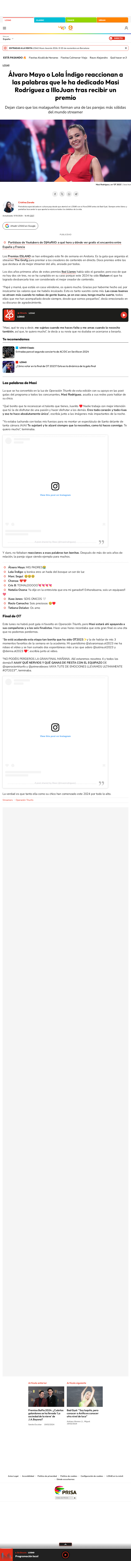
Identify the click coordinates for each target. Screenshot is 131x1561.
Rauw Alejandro (99, 57)
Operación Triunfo (24, 800)
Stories (84, 1436)
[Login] (126, 28)
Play (65, 1554)
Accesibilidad (28, 1476)
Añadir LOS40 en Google (22, 225)
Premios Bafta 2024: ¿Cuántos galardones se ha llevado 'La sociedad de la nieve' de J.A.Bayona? (45, 1415)
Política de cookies (68, 1476)
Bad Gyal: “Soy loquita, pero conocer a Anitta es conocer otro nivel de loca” (83, 1413)
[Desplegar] (65, 1544)
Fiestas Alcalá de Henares (43, 57)
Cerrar (126, 48)
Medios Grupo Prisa (65, 1498)
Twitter (62, 194)
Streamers (8, 800)
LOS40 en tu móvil (115, 1476)
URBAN (102, 20)
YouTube (59, 1436)
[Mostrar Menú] (4, 28)
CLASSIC (40, 20)
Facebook (55, 194)
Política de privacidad (47, 1476)
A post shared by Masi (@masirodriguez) (55, 541)
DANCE (70, 20)
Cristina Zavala (26, 202)
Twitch (78, 1436)
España (6, 39)
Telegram (76, 194)
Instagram (46, 1436)
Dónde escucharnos (65, 1479)
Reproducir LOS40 (124, 315)
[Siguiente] (126, 57)
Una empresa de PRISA (65, 1490)
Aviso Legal (13, 1476)
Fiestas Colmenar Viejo (74, 57)
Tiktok (52, 1436)
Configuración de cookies (92, 1476)
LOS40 (8, 20)
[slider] (65, 1548)
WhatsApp (69, 194)
